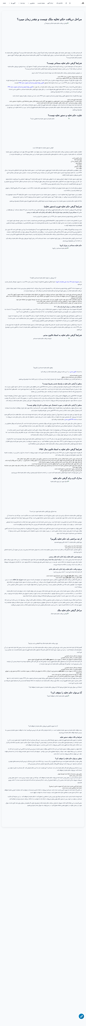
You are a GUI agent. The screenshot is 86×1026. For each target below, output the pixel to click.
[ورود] (66, 3)
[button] (81, 1016)
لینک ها (22, 3)
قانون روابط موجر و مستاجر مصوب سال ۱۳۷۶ (20, 87)
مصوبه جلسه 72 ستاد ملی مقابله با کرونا (67, 282)
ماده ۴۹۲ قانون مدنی (70, 419)
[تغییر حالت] (69, 3)
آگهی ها (13, 3)
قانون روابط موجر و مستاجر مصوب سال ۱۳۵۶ (31, 83)
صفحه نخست (41, 3)
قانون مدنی (73, 372)
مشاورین (32, 3)
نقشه (4, 3)
